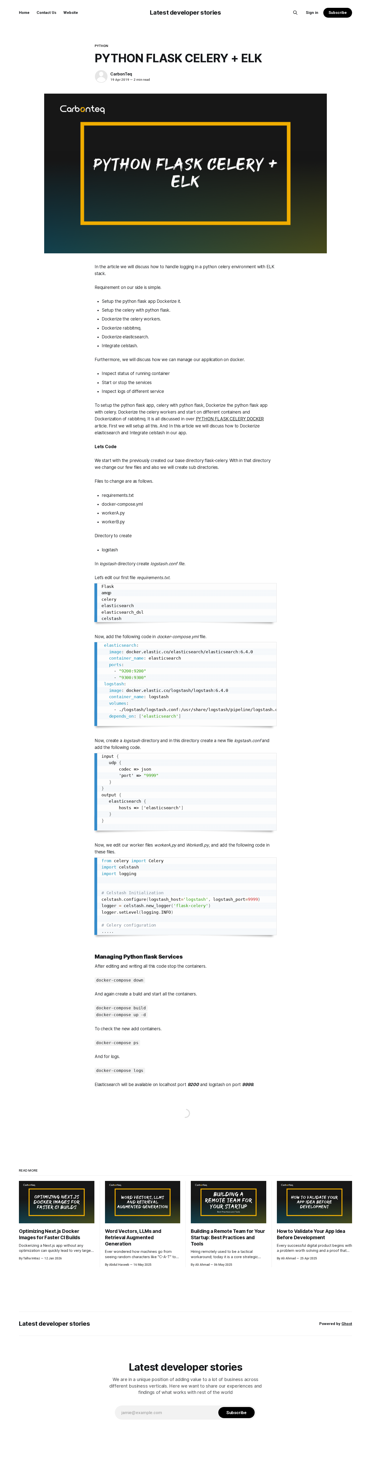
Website (70, 12)
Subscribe (338, 12)
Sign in (312, 12)
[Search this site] (295, 13)
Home (24, 12)
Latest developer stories (185, 12)
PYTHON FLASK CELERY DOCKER (230, 418)
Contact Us (46, 12)
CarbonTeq (121, 73)
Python (101, 46)
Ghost (346, 1323)
